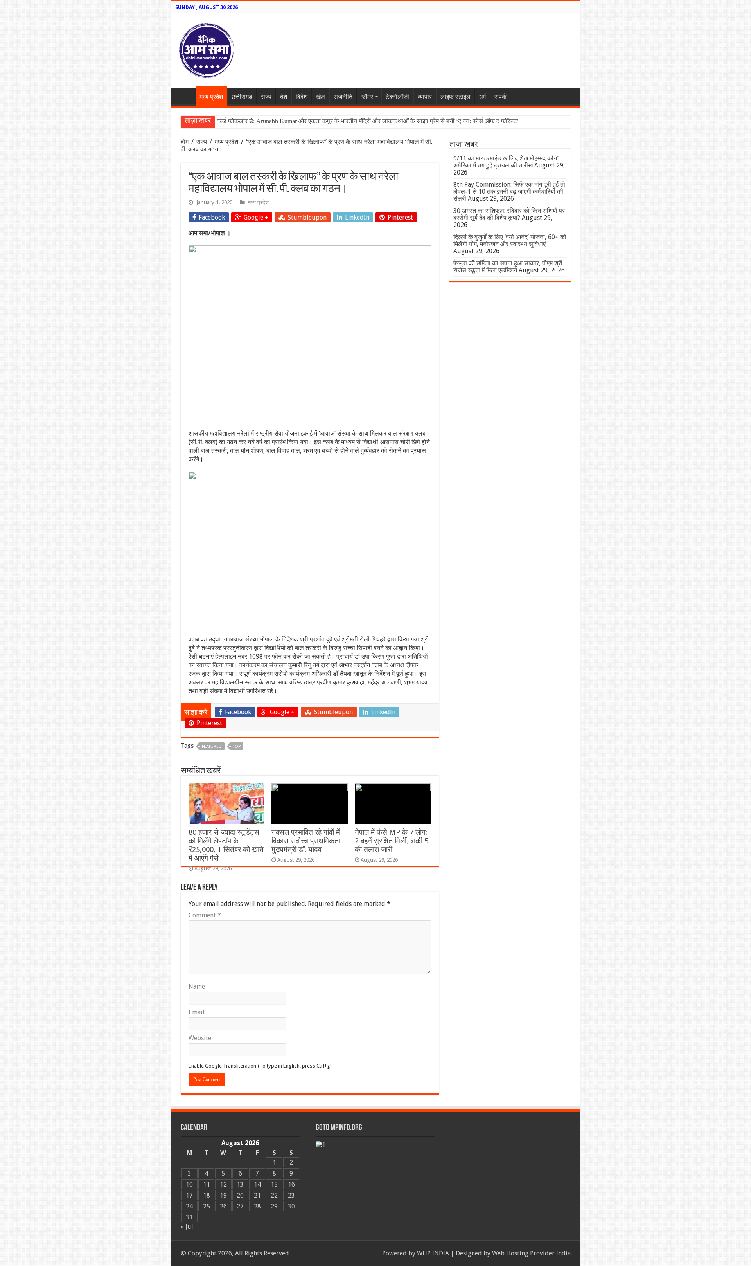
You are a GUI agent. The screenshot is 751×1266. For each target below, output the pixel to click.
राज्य (266, 97)
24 (189, 1206)
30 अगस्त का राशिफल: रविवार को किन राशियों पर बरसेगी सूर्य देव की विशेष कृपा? (509, 214)
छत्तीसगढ (242, 97)
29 (274, 1206)
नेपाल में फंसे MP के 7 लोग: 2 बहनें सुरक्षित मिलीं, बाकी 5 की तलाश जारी (391, 841)
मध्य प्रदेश (211, 97)
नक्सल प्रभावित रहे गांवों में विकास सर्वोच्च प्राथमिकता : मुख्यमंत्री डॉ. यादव (307, 841)
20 (240, 1195)
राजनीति (343, 97)
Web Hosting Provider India (531, 1253)
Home (185, 96)
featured (212, 746)
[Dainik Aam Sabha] (206, 49)
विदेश (301, 97)
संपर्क (500, 97)
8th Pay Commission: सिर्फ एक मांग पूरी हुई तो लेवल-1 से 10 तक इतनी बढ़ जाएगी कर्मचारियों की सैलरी (509, 191)
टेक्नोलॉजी (397, 97)
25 (206, 1206)
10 (189, 1184)
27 (240, 1206)
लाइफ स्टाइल (455, 97)
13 (240, 1184)
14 (257, 1184)
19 (223, 1195)
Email (197, 1012)
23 (291, 1195)
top (237, 746)
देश (283, 97)
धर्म (482, 97)
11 (206, 1184)
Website (200, 1038)
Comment (205, 915)
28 (257, 1206)
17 (189, 1195)
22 (274, 1195)
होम (185, 142)
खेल (320, 97)
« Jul (187, 1226)
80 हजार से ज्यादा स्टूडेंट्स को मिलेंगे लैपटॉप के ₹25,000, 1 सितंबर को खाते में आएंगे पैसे (226, 845)
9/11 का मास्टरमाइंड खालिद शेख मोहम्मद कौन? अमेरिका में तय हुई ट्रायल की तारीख (506, 162)
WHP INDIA (433, 1253)
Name (197, 986)
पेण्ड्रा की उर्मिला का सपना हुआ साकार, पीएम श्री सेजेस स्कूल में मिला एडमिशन (507, 266)
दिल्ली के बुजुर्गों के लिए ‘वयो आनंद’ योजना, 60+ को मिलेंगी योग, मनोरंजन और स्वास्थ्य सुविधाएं (509, 240)
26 (223, 1206)
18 (206, 1195)
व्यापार (425, 97)
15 (274, 1184)
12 (223, 1184)
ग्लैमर (367, 97)
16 (291, 1184)
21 (257, 1195)
